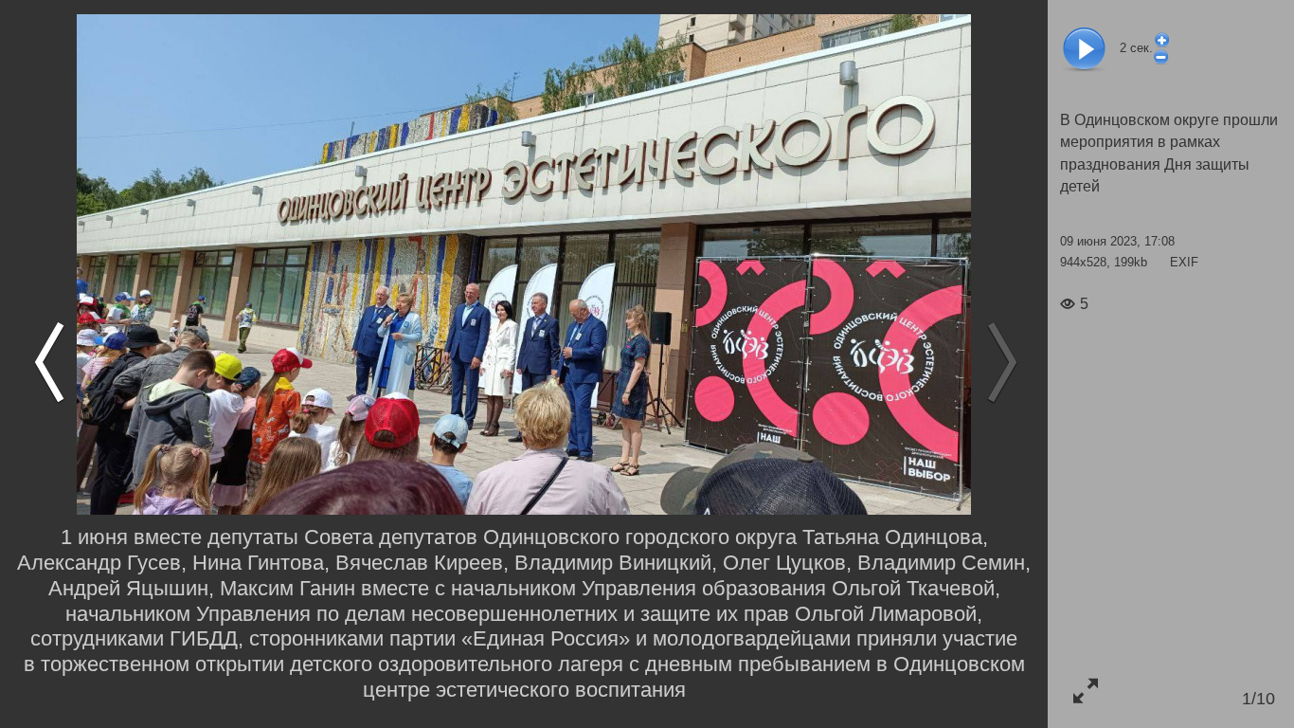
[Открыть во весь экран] (1085, 690)
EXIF (1184, 262)
